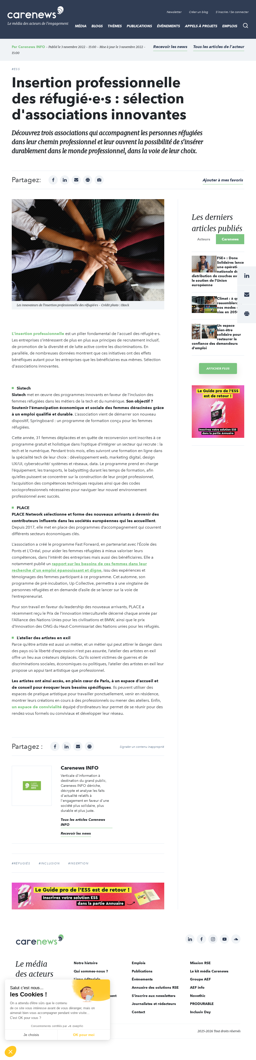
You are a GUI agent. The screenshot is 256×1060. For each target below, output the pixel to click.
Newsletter (174, 12)
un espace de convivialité (37, 706)
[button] (10, 1051)
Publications (139, 26)
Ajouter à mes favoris (223, 180)
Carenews (230, 239)
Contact (138, 1012)
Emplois (229, 26)
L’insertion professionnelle (38, 333)
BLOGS (97, 26)
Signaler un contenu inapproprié (142, 747)
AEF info (197, 987)
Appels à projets (201, 26)
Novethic (197, 996)
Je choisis (31, 1035)
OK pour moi (83, 1035)
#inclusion (49, 863)
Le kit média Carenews (209, 971)
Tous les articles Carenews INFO (83, 822)
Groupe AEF (200, 979)
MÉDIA (80, 26)
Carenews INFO (31, 47)
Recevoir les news (170, 46)
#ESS (16, 69)
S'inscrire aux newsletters (154, 996)
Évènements (168, 26)
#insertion (78, 863)
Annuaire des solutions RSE (155, 987)
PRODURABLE (202, 1004)
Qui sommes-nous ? (91, 971)
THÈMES (115, 26)
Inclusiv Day (200, 1012)
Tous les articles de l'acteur (218, 46)
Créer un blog (198, 12)
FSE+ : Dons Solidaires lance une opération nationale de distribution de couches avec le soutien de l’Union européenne (218, 271)
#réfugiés (21, 863)
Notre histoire (86, 963)
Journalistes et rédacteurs (154, 1004)
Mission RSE (200, 963)
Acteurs (203, 239)
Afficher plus (218, 368)
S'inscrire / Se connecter (232, 12)
